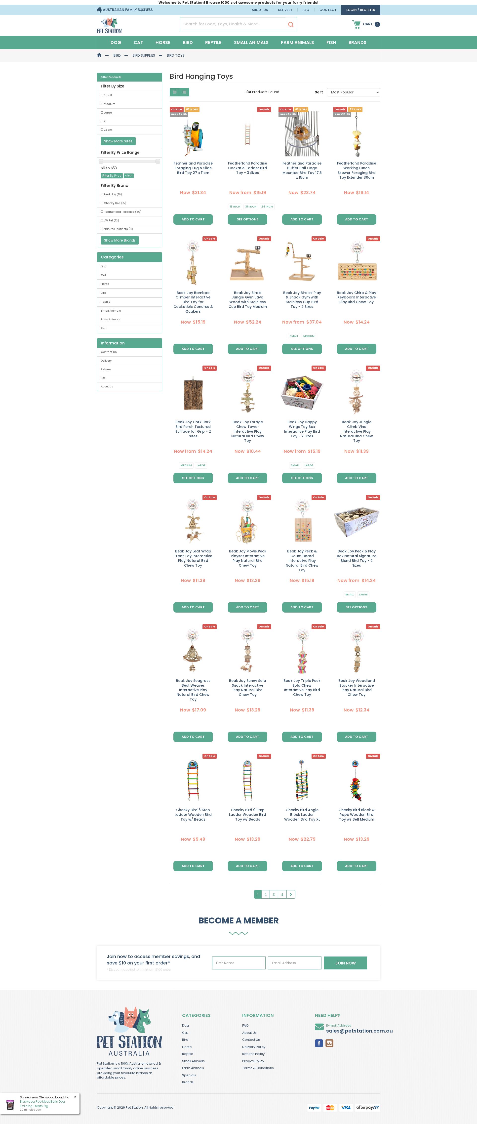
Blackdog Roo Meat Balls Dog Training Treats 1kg (42, 1103)
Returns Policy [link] (253, 1053)
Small (294, 336)
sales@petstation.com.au (359, 1030)
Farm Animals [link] (110, 319)
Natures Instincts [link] (118, 229)
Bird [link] (103, 293)
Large (201, 465)
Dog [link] (103, 266)
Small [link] (108, 95)
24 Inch (267, 206)
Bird (188, 42)
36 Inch (250, 206)
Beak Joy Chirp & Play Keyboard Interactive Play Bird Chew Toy (356, 297)
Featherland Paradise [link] (122, 212)
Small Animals (251, 42)
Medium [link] (109, 104)
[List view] (184, 92)
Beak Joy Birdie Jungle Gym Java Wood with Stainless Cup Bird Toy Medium (248, 299)
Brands (357, 42)
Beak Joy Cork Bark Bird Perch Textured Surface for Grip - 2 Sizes (193, 429)
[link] (319, 1043)
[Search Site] (291, 24)
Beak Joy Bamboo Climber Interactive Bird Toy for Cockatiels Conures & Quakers (193, 302)
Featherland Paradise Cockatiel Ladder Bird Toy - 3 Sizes (247, 168)
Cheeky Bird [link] (115, 203)
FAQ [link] (103, 378)
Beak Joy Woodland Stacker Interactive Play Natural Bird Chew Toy (356, 687)
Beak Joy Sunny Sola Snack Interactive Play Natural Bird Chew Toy (247, 687)
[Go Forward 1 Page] (290, 894)
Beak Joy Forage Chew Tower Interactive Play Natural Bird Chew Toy (247, 431)
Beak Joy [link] (113, 194)
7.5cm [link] (108, 130)
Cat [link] (103, 275)
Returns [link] (106, 369)
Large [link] (108, 113)
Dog (116, 42)
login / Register (360, 9)
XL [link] (105, 121)
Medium (309, 336)
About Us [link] (107, 386)
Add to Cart (193, 219)
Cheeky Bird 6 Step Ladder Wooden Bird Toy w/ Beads (193, 814)
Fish (331, 42)
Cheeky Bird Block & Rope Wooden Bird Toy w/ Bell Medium (357, 814)
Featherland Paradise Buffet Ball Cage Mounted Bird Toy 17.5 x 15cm (302, 170)
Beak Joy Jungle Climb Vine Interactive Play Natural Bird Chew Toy (356, 431)
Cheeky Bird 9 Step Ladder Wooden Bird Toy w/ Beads (247, 814)
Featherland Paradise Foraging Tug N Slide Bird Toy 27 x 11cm (193, 168)
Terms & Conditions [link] (258, 1068)
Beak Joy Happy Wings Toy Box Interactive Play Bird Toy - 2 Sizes (302, 429)
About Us (260, 9)
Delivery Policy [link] (253, 1046)
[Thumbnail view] (175, 92)
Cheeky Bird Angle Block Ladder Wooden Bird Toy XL (302, 814)
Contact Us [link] (109, 352)
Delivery (285, 9)
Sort (319, 92)
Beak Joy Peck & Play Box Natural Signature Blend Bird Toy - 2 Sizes (356, 558)
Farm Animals (297, 42)
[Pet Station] (109, 23)
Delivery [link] (106, 361)
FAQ (306, 9)
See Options (248, 219)
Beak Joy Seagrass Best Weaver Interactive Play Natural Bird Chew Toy (193, 690)
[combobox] (257, 594)
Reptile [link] (105, 302)
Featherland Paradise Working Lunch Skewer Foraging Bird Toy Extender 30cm (356, 170)
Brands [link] (188, 1082)
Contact (327, 9)
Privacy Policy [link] (253, 1061)
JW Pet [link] (111, 220)
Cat (138, 42)
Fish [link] (104, 328)
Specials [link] (189, 1075)
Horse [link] (105, 284)
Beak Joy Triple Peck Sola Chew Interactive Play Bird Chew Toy (301, 687)
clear (128, 175)
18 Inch (235, 206)
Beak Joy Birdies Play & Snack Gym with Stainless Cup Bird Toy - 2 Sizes (302, 299)
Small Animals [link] (111, 311)
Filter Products (111, 77)
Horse (163, 42)
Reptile (213, 42)
